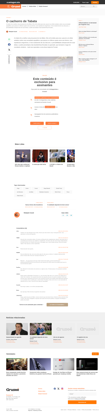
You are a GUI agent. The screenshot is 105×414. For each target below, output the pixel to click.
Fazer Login (85, 2)
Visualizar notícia (19, 150)
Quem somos (63, 409)
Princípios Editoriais (72, 409)
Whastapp (9, 39)
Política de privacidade (86, 409)
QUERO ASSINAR (52, 123)
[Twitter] (58, 389)
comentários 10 (42, 31)
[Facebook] (55, 389)
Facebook (9, 44)
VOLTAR (45, 127)
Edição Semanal (43, 6)
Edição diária (32, 6)
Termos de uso (96, 409)
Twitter (9, 49)
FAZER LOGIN (36, 123)
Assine (79, 409)
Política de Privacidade (80, 398)
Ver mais (95, 354)
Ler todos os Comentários (57, 304)
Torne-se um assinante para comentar (31, 304)
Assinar (95, 2)
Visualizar (81, 21)
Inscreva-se (82, 402)
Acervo (24, 6)
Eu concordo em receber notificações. (77, 397)
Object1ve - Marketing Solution (35, 410)
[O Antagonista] (13, 2)
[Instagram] (62, 388)
